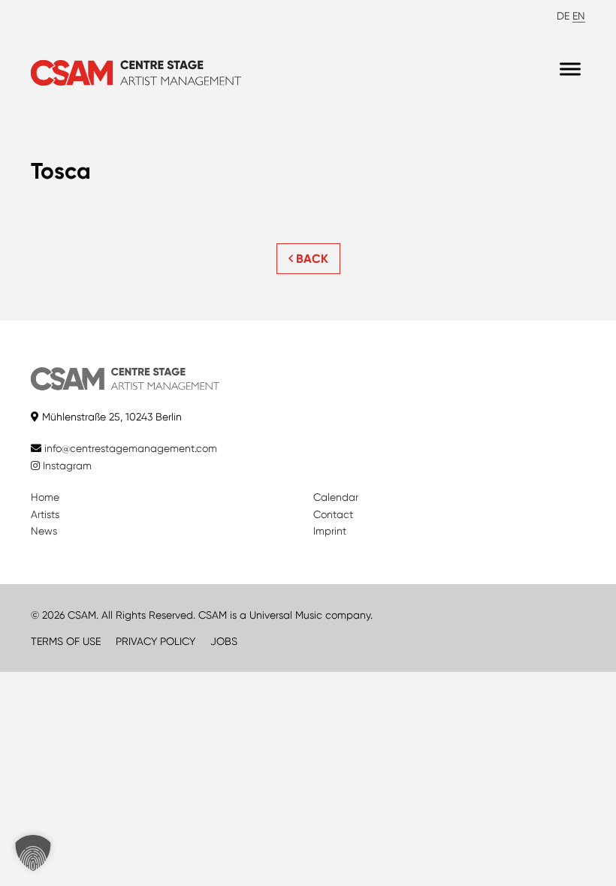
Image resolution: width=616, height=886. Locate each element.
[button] (33, 853)
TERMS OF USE (66, 641)
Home (45, 497)
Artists (45, 514)
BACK (310, 259)
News (44, 531)
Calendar (335, 497)
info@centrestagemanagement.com (130, 448)
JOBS (223, 641)
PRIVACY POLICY (155, 641)
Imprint (329, 531)
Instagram (66, 466)
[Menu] (570, 69)
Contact (333, 514)
